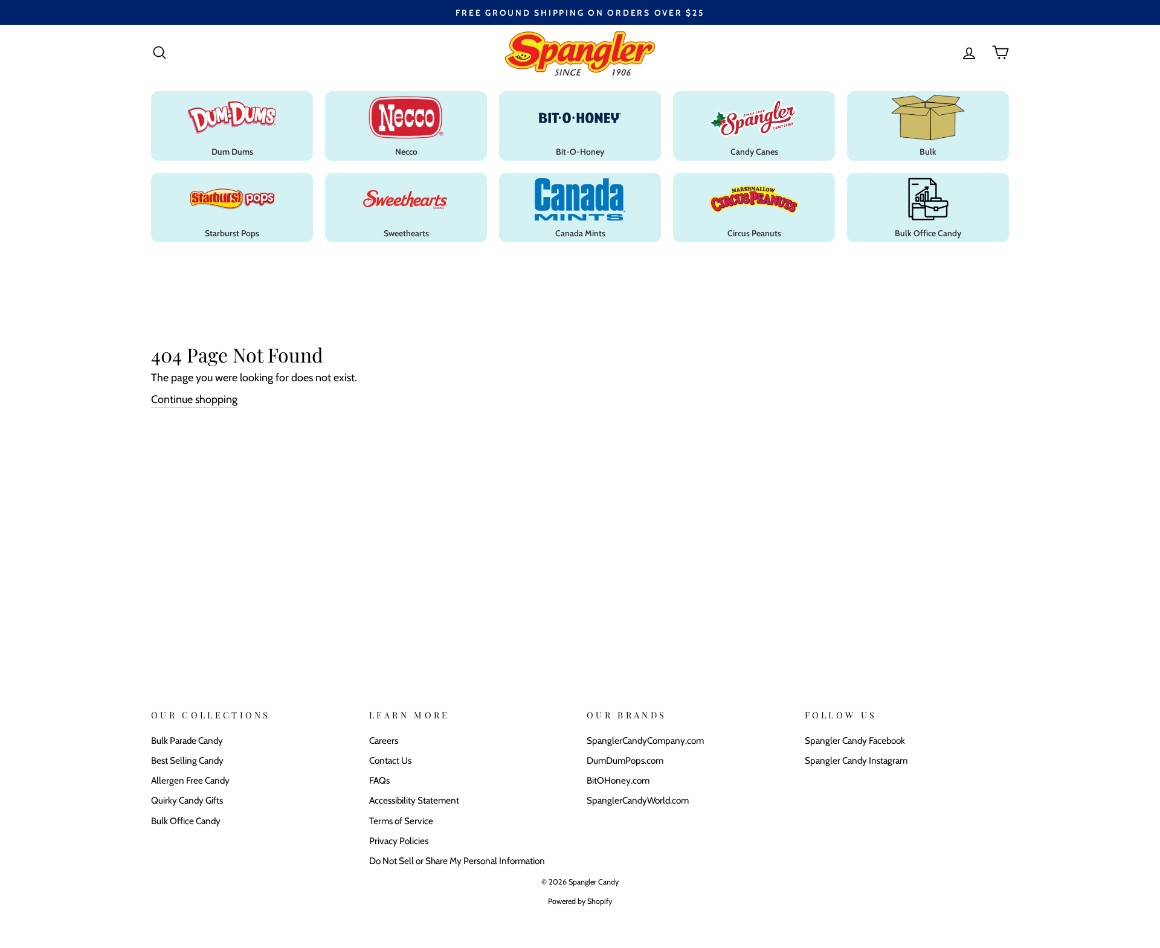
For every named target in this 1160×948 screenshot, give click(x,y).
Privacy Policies (398, 840)
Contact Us (390, 760)
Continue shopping (194, 399)
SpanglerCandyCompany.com (645, 740)
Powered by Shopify (580, 901)
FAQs (379, 780)
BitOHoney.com (618, 780)
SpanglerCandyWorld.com (638, 800)
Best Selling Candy (187, 760)
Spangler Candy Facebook (855, 740)
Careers (383, 740)
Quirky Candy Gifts (187, 800)
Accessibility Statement (414, 800)
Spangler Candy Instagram (856, 760)
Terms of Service (401, 821)
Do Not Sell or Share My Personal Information (457, 860)
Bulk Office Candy (186, 821)
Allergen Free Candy (190, 780)
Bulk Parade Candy (187, 740)
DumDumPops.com (625, 760)
